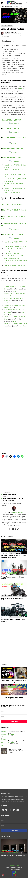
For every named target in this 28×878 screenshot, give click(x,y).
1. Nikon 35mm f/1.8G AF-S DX (10, 62)
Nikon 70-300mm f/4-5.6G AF (12, 234)
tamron (4, 505)
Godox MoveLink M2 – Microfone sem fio (13, 856)
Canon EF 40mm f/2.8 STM (12, 193)
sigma (19, 503)
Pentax (6, 314)
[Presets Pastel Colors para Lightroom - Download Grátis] (4, 751)
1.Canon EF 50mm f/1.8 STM (10, 49)
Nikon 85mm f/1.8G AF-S (11, 253)
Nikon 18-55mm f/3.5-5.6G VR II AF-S (13, 218)
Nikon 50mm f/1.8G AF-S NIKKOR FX (13, 211)
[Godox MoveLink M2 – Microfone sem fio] (14, 846)
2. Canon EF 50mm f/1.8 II (9, 51)
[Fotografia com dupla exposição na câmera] (14, 567)
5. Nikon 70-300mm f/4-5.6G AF (11, 70)
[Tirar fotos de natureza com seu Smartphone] (14, 689)
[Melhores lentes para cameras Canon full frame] (14, 610)
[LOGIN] (26, 2)
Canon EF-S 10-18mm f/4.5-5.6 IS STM (13, 139)
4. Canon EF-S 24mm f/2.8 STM (11, 56)
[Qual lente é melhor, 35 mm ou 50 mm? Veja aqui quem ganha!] (14, 546)
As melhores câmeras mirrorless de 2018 (12, 599)
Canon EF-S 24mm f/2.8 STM (12, 148)
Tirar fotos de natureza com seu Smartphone (14, 697)
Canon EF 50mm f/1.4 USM (11, 157)
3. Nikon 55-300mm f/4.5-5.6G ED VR (13, 225)
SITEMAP (19, 867)
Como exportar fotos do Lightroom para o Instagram (14, 681)
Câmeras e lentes (15, 553)
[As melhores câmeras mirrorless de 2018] (14, 589)
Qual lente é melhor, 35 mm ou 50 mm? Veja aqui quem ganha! (13, 556)
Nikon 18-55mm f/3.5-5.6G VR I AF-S (15, 246)
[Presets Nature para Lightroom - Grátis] (4, 734)
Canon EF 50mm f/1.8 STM (11, 120)
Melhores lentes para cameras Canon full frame (13, 620)
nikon (14, 503)
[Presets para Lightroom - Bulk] (4, 742)
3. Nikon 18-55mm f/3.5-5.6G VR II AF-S (13, 66)
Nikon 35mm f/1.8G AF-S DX (12, 205)
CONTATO (13, 867)
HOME (7, 867)
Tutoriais (12, 574)
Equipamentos (17, 595)
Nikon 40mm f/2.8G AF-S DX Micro (14, 265)
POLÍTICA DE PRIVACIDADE (14, 869)
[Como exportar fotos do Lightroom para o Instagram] (14, 673)
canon (3, 503)
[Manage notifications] (3, 875)
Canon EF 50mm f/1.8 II (10, 129)
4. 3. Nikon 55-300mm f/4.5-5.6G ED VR (13, 68)
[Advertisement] (14, 390)
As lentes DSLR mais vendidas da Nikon (13, 60)
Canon (14, 291)
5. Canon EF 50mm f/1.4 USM (10, 58)
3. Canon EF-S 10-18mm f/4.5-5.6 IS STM (13, 54)
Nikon (21, 88)
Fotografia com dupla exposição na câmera (12, 578)
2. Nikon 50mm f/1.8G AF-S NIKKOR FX (13, 64)
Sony (11, 314)
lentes (9, 503)
